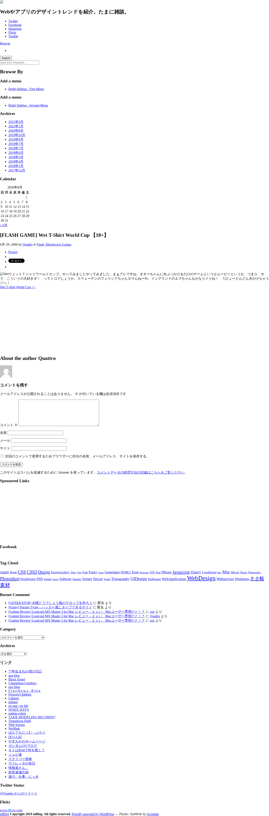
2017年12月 (16, 170)
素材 (5, 585)
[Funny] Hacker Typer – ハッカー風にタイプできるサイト (50, 607)
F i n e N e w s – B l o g (24, 690)
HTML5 (126, 572)
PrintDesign (28, 579)
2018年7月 (16, 148)
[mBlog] (1, 2)
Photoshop (10, 578)
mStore (13, 702)
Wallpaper (154, 579)
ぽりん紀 (15, 737)
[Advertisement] (126, 321)
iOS (152, 572)
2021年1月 (16, 126)
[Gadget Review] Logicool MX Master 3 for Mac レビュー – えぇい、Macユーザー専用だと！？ (76, 611)
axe (152, 611)
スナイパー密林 (20, 759)
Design (44, 572)
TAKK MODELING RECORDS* (31, 717)
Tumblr (13, 36)
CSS (22, 571)
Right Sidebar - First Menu (26, 89)
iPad (158, 572)
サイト (5, 448)
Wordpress (242, 579)
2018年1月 (16, 166)
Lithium (13, 698)
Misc (226, 572)
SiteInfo (48, 579)
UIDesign (139, 578)
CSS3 (32, 571)
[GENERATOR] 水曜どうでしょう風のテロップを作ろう (50, 603)
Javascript (181, 572)
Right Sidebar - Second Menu (28, 105)
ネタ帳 (257, 578)
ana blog (14, 675)
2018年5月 (16, 157)
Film (79, 572)
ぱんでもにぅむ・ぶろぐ (26, 732)
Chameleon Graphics (22, 683)
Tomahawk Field (19, 721)
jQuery (196, 572)
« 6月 (4, 225)
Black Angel (16, 679)
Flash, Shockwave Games (54, 244)
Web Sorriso (16, 725)
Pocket (12, 252)
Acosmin (153, 814)
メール (5, 440)
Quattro (27, 244)
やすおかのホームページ (26, 741)
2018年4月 (16, 161)
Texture (87, 579)
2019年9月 (16, 139)
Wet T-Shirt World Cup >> (18, 287)
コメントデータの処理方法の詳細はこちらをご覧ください (140, 472)
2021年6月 (16, 122)
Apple (4, 572)
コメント (9, 425)
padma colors (17, 713)
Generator (112, 572)
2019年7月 (16, 144)
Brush (13, 572)
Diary (73, 572)
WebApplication (174, 579)
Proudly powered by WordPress (93, 814)
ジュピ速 (15, 754)
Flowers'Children (19, 694)
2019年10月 (16, 135)
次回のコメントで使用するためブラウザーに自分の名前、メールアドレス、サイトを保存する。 (77, 456)
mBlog (4, 814)
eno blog (14, 687)
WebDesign (201, 578)
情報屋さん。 (18, 768)
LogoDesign (209, 572)
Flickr (12, 32)
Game (101, 572)
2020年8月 (16, 130)
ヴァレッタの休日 (21, 763)
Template (76, 579)
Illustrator (144, 572)
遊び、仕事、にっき (23, 776)
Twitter (13, 21)
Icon (135, 572)
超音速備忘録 (18, 772)
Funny (93, 572)
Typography (120, 579)
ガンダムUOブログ (22, 746)
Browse (5, 43)
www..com (11, 810)
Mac (219, 572)
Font (85, 572)
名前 (3, 432)
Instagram (14, 28)
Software (65, 579)
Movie (235, 572)
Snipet (56, 579)
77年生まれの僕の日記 (25, 671)
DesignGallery (60, 572)
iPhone (166, 572)
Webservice (225, 579)
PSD (40, 579)
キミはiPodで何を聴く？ (26, 750)
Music (243, 572)
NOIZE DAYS (18, 709)
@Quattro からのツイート (19, 793)
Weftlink (14, 728)
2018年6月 (16, 152)
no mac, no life (18, 706)
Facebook (14, 25)
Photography (254, 572)
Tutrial (98, 579)
